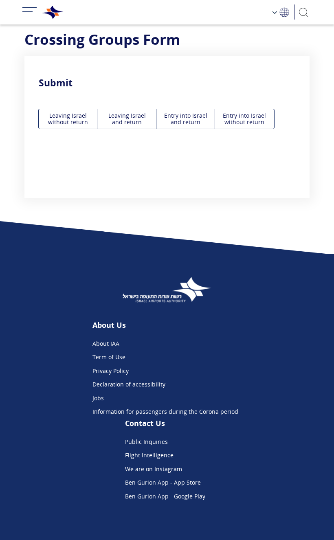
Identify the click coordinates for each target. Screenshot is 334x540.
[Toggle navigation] (29, 12)
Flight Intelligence (149, 455)
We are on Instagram (153, 469)
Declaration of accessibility (128, 384)
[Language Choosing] (281, 12)
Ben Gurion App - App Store (163, 482)
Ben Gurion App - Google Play (165, 496)
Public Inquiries (146, 442)
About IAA (105, 343)
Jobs (98, 398)
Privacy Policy (110, 371)
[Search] (304, 12)
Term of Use (108, 357)
